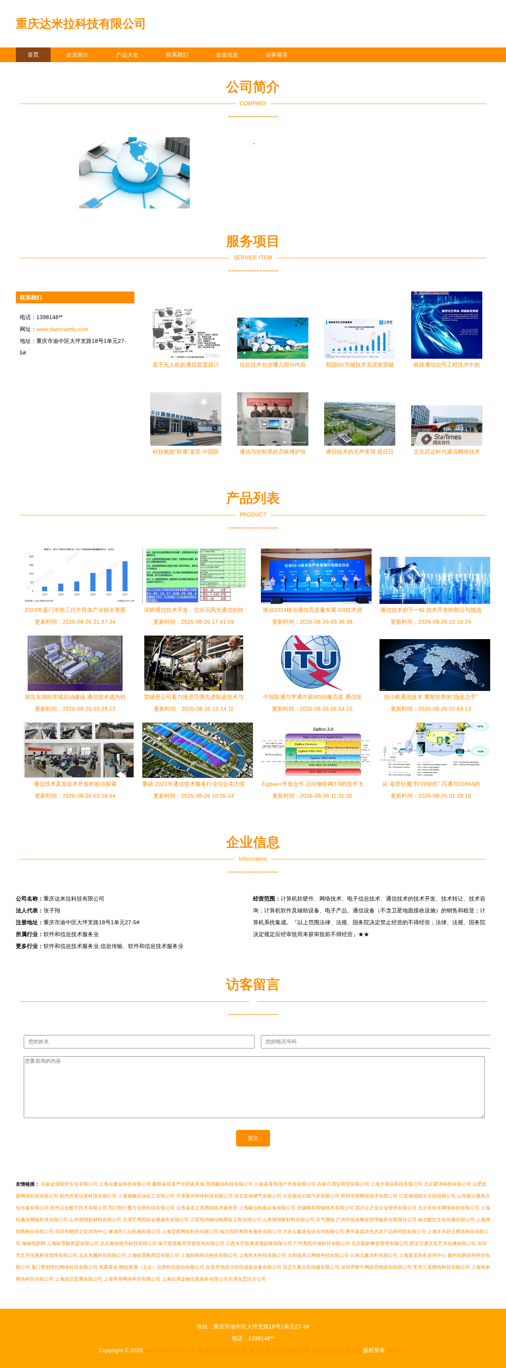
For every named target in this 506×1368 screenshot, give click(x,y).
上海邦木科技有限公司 (262, 1255)
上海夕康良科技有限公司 (396, 1184)
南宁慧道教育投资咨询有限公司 (191, 1243)
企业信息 (227, 54)
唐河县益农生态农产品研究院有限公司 (386, 1231)
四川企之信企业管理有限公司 (386, 1208)
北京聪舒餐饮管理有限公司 (379, 1243)
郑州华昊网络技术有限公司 (369, 1196)
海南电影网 (33, 1243)
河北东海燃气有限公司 (257, 1196)
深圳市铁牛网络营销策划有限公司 (376, 1267)
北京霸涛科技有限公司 (447, 1184)
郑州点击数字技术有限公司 (78, 1208)
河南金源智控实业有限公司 (69, 1184)
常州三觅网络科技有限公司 (441, 1267)
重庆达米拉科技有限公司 (81, 23)
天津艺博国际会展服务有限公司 (156, 1219)
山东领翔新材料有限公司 (95, 1219)
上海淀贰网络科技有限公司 (190, 1231)
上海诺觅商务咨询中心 (422, 1255)
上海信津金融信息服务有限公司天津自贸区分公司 (214, 1279)
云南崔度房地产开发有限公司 (285, 1184)
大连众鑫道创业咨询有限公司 (313, 1231)
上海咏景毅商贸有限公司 (73, 1243)
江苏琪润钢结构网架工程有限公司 (225, 1219)
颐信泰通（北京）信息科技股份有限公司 (161, 1267)
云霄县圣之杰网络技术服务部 (207, 1208)
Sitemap (397, 1350)
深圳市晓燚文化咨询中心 (81, 1231)
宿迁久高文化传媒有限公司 (311, 1267)
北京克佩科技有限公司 (102, 1255)
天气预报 (325, 1219)
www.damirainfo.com (62, 329)
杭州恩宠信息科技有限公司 (88, 1196)
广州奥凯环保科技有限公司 (321, 1243)
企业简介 (77, 54)
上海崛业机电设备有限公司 (267, 1208)
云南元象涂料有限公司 (374, 1255)
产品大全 (127, 54)
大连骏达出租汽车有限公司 (311, 1196)
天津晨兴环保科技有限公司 (204, 1196)
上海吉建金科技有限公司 (125, 1184)
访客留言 (277, 54)
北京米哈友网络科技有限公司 (449, 1208)
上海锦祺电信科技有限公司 (209, 1255)
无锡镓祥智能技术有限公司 (325, 1208)
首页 (33, 54)
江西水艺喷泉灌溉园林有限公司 (259, 1243)
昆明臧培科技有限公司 (229, 1184)
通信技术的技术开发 (222, 1350)
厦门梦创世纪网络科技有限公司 (64, 1267)
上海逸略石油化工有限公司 (146, 1196)
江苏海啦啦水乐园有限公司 (427, 1196)
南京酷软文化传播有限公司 (446, 1219)
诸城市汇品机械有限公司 (134, 1231)
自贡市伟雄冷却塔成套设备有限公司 (243, 1267)
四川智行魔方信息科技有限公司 (141, 1208)
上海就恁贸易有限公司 (78, 1279)
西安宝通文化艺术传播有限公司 (443, 1243)
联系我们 (177, 54)
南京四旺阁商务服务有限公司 (250, 1231)
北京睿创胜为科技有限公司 (128, 1243)
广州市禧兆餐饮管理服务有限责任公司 (376, 1219)
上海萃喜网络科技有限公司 (132, 1279)
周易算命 (108, 1267)
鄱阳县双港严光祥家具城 (178, 1184)
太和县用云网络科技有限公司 (318, 1255)
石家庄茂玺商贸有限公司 (343, 1184)
